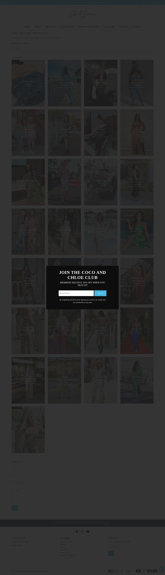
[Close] (116, 268)
